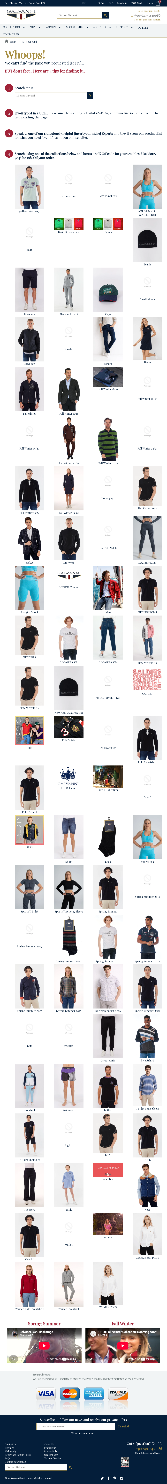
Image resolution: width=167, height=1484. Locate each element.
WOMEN (51, 27)
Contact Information (15, 1461)
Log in (150, 3)
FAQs (111, 3)
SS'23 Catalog (137, 3)
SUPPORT (122, 27)
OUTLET (143, 27)
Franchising (122, 3)
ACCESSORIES (74, 27)
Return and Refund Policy (18, 1454)
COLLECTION (11, 27)
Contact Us (10, 1444)
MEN (33, 27)
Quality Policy (51, 1454)
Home (13, 41)
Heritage (9, 1447)
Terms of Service (52, 1458)
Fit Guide (102, 3)
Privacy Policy (51, 1451)
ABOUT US (99, 27)
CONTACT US (11, 34)
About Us (49, 1444)
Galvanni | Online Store (22, 1478)
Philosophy (10, 1451)
